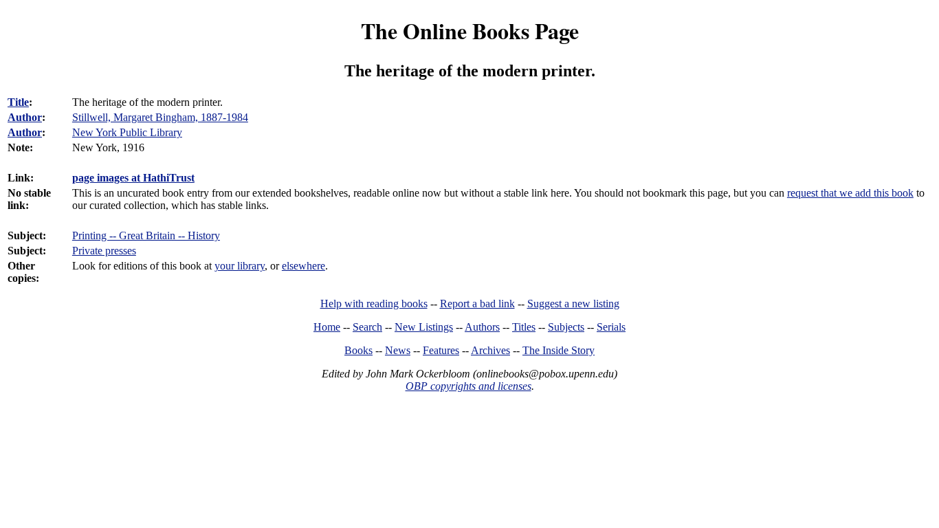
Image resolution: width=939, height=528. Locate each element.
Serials (611, 327)
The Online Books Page (470, 30)
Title (18, 102)
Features (441, 350)
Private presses (104, 250)
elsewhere (303, 266)
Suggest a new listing (573, 303)
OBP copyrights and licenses (468, 386)
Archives (490, 350)
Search (367, 327)
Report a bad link (477, 303)
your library (239, 266)
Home (326, 327)
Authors (482, 327)
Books (358, 350)
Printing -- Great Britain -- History (146, 235)
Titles (523, 327)
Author (25, 117)
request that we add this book (850, 193)
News (397, 350)
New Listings (424, 327)
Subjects (566, 327)
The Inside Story (558, 350)
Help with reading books (374, 303)
